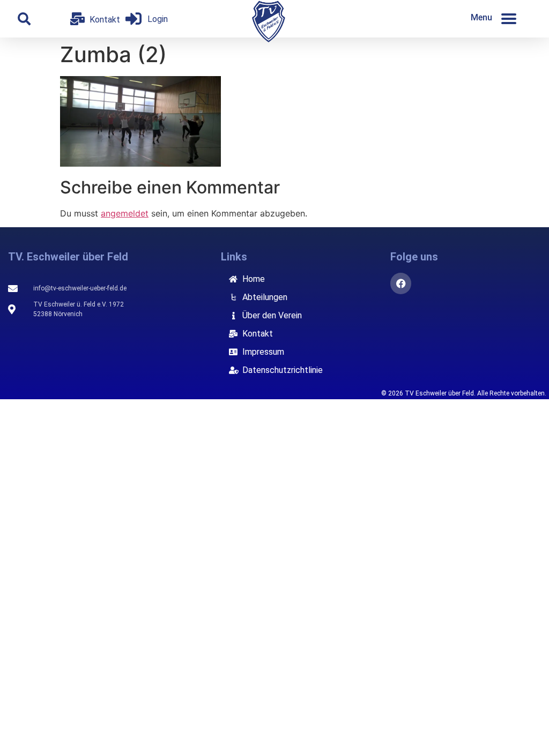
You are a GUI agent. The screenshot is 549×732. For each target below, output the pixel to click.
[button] (24, 18)
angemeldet (125, 213)
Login (157, 19)
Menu (481, 17)
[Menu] (509, 18)
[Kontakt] (77, 18)
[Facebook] (401, 283)
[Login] (133, 19)
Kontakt (105, 19)
